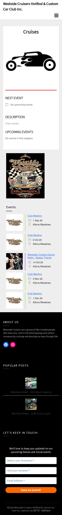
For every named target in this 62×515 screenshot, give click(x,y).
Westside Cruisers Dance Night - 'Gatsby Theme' (41, 256)
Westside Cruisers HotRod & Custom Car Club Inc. (30, 6)
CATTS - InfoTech (41, 510)
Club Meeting (35, 215)
